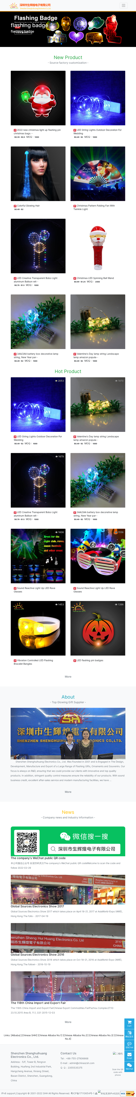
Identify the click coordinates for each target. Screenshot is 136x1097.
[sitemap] (96, 1093)
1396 (120, 604)
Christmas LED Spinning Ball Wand (95, 278)
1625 (120, 456)
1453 (61, 604)
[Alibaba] (16, 1035)
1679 (61, 456)
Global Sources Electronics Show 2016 (37, 954)
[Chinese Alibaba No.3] (101, 1035)
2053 (60, 380)
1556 (120, 532)
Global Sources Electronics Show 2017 (37, 906)
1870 (120, 380)
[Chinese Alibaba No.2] (75, 1035)
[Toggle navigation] (124, 5)
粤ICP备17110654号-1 (83, 1093)
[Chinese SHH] (29, 1035)
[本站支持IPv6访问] (109, 1093)
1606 (61, 532)
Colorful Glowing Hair (28, 205)
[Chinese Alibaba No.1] (50, 1035)
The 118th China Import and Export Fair (38, 1003)
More (68, 676)
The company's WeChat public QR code (38, 858)
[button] (58, 43)
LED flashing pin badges (90, 660)
